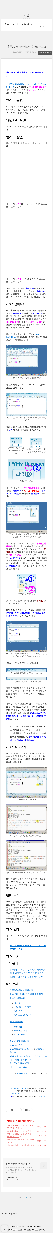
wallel (39, 1226)
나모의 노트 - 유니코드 (20, 1067)
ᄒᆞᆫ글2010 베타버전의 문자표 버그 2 (18, 24)
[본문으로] (16, 1094)
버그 (18, 1121)
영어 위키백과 (16, 1021)
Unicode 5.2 (16, 1045)
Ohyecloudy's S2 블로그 (21, 1049)
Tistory (23, 1226)
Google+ (42, 1229)
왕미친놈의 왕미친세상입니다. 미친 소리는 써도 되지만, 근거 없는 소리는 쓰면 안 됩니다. (21, 1169)
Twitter (20, 1229)
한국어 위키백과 (17, 998)
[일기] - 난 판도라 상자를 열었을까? (26, 977)
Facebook (27, 1229)
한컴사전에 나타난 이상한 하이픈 (19, 1145)
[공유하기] (15, 1110)
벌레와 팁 (11, 1121)
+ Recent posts (9, 1213)
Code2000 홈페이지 (19, 1041)
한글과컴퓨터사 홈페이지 (21, 990)
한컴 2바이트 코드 (22, 1007)
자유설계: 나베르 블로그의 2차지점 (26, 1056)
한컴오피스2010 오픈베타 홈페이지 (26, 994)
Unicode (18, 1026)
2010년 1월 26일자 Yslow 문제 (19, 1131)
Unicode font (20, 1030)
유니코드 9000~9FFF (24, 1014)
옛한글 (17, 1003)
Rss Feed (11, 1229)
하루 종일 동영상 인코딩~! (19, 1088)
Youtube (35, 1229)
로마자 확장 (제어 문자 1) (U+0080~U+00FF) (28, 1059)
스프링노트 (22, 1073)
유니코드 (18, 1011)
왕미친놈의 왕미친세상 (18, 1163)
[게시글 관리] (18, 1110)
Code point (19, 1034)
